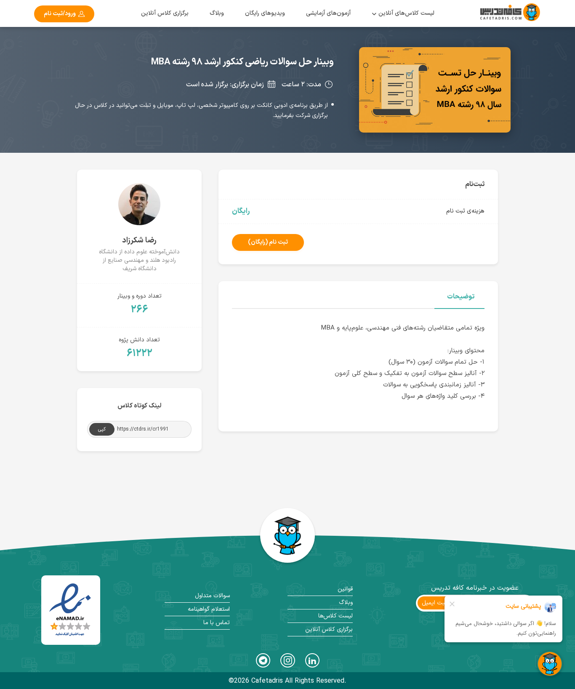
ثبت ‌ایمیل (434, 603)
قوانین (345, 589)
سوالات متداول (212, 595)
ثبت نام (268, 242)
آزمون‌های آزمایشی (328, 13)
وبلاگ (217, 13)
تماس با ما (216, 622)
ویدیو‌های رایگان (265, 13)
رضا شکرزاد (139, 240)
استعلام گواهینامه (209, 609)
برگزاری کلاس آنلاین (165, 13)
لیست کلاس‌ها (335, 616)
